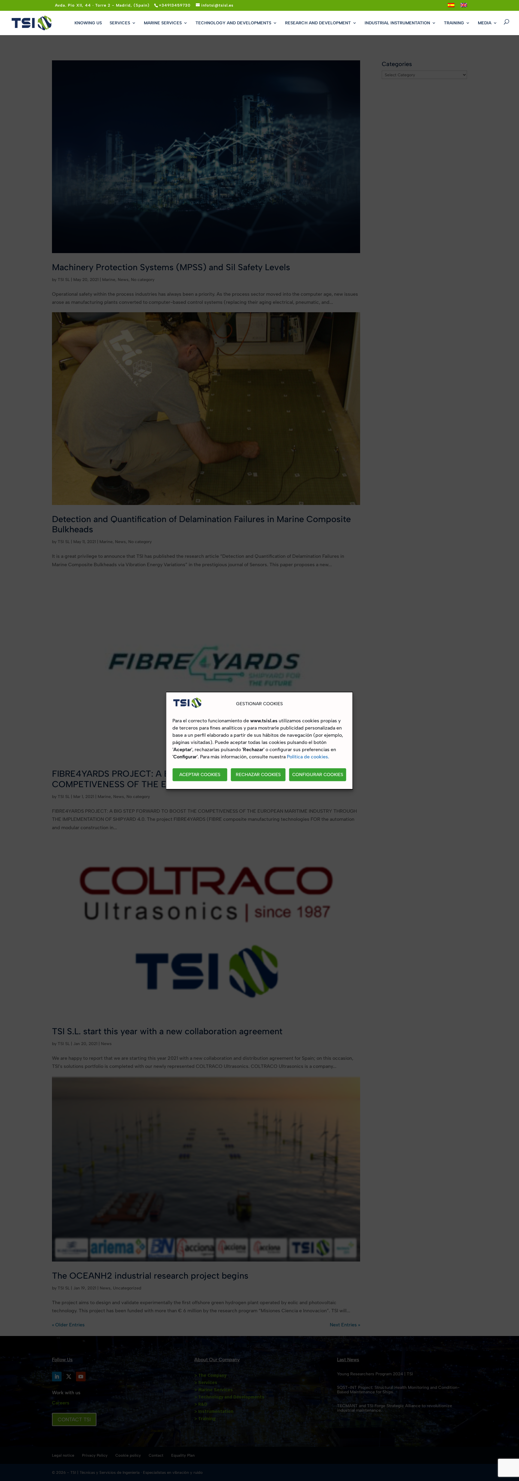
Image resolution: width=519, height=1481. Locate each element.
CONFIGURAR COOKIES (317, 774)
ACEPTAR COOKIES (199, 774)
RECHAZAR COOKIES (258, 774)
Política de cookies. (308, 757)
